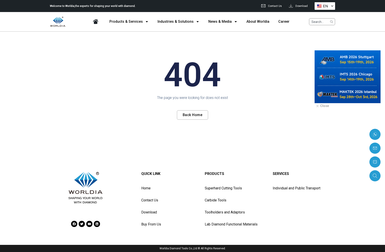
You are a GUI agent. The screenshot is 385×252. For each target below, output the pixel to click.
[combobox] (318, 21)
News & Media (220, 21)
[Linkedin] (97, 224)
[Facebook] (74, 224)
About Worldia (257, 21)
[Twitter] (82, 224)
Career (283, 21)
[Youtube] (89, 224)
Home (95, 21)
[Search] (331, 21)
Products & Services (126, 21)
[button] (322, 106)
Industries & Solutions (176, 21)
